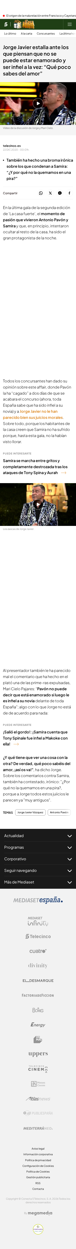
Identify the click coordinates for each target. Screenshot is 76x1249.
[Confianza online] (38, 1233)
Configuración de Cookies (38, 1165)
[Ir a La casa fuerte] (24, 24)
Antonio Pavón (59, 812)
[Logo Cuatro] (38, 951)
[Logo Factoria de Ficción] (38, 995)
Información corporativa (38, 1154)
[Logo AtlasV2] (38, 1099)
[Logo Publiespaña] (38, 1113)
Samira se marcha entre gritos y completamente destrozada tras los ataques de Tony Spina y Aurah (35, 466)
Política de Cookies (38, 1171)
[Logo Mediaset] (38, 902)
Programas (14, 847)
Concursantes (46, 33)
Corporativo (15, 858)
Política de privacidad (38, 1160)
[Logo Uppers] (38, 1054)
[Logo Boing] (38, 1010)
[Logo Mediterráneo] (38, 1128)
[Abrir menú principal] (70, 24)
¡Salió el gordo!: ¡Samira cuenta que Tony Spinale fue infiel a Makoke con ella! (35, 737)
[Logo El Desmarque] (38, 980)
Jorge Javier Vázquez (30, 812)
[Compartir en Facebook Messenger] (60, 193)
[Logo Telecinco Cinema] (38, 1069)
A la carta (26, 33)
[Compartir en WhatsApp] (41, 193)
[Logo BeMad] (38, 1039)
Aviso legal (38, 1148)
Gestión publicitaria (38, 1177)
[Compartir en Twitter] (50, 193)
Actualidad (14, 835)
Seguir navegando (20, 870)
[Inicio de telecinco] (5, 24)
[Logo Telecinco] (38, 936)
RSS (38, 1183)
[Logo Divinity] (38, 966)
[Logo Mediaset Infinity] (38, 921)
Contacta (38, 1188)
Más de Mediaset (19, 881)
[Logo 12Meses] (38, 1084)
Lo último (10, 33)
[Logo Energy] (38, 1025)
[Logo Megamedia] (40, 1213)
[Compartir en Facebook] (69, 193)
